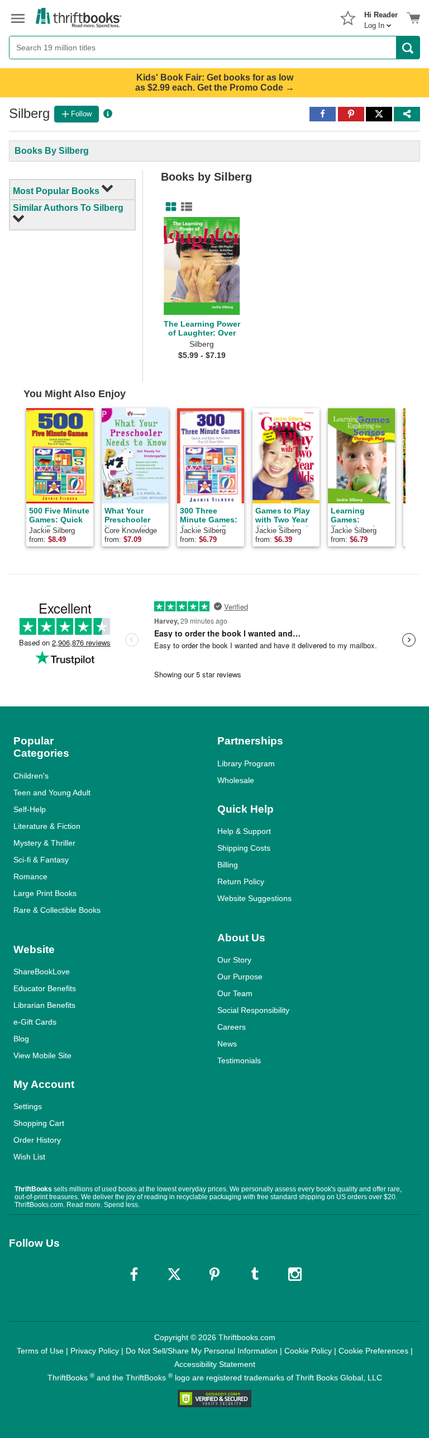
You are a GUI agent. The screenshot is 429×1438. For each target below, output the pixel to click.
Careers (231, 1026)
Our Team (234, 993)
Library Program (246, 763)
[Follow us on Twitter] (174, 1274)
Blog (21, 1038)
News (227, 1043)
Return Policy (240, 881)
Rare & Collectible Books (57, 910)
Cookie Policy (308, 1350)
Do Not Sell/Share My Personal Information (202, 1350)
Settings (27, 1106)
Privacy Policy (94, 1350)
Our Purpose (240, 976)
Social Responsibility (253, 1010)
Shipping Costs (243, 847)
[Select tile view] (184, 207)
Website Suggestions (254, 898)
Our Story (234, 959)
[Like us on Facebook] (134, 1274)
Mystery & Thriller (44, 842)
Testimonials (239, 1060)
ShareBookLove (41, 971)
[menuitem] (381, 17)
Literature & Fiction (46, 826)
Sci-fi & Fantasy (41, 859)
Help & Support (244, 831)
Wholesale (235, 780)
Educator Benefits (44, 988)
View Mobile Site (42, 1055)
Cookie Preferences (373, 1350)
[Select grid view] (169, 207)
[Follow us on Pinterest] (214, 1274)
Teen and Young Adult (51, 792)
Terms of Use (40, 1350)
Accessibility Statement (214, 1364)
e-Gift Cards (34, 1021)
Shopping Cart (38, 1123)
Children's (31, 775)
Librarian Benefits (44, 1005)
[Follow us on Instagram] (295, 1274)
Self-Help (29, 809)
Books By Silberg (52, 150)
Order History (37, 1139)
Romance (30, 876)
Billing (227, 864)
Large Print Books (45, 893)
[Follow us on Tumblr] (254, 1274)
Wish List (29, 1156)
